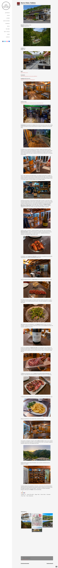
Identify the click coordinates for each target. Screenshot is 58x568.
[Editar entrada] (22, 491)
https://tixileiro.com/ (24, 72)
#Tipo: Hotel (23, 495)
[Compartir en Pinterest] (24, 492)
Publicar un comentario (25, 559)
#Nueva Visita (43, 494)
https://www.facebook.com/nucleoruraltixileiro (29, 76)
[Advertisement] (35, 503)
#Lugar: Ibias (37, 494)
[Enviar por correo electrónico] (21, 492)
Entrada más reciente (25, 563)
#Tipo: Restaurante (29, 495)
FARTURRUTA (7, 23)
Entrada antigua (49, 563)
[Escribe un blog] (22, 492)
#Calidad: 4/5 (23, 494)
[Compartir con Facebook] (23, 492)
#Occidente (48, 494)
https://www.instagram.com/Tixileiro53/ (28, 79)
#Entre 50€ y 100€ (30, 494)
